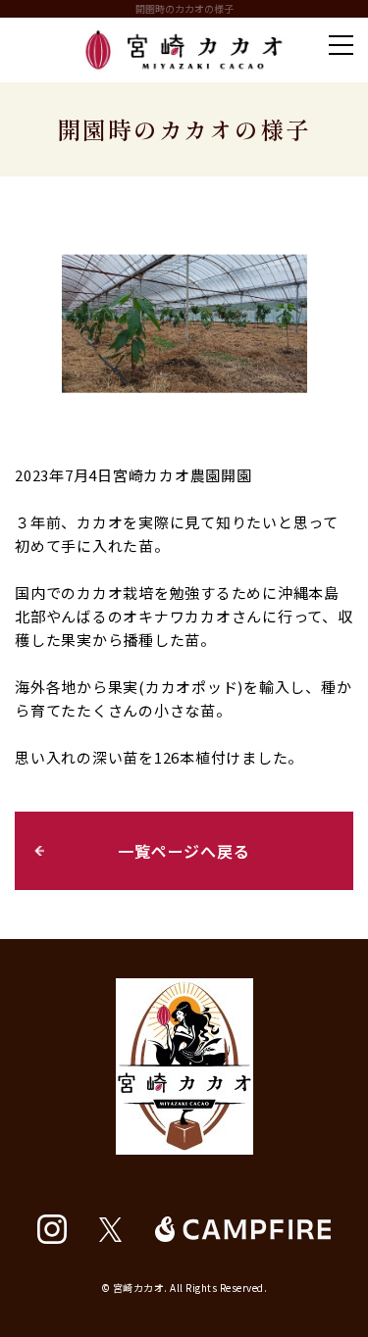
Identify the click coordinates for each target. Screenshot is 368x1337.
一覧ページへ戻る (183, 851)
